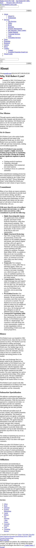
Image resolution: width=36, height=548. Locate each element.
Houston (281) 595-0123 (14, 3)
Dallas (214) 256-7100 (7, 1)
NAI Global (25, 534)
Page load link (4, 540)
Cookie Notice (29, 545)
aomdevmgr (8, 73)
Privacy (20, 534)
